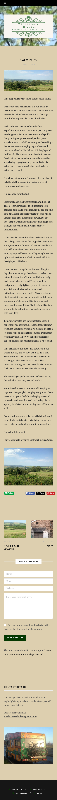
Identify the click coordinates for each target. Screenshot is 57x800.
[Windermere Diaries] (28, 26)
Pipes (50, 546)
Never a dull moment (11, 548)
